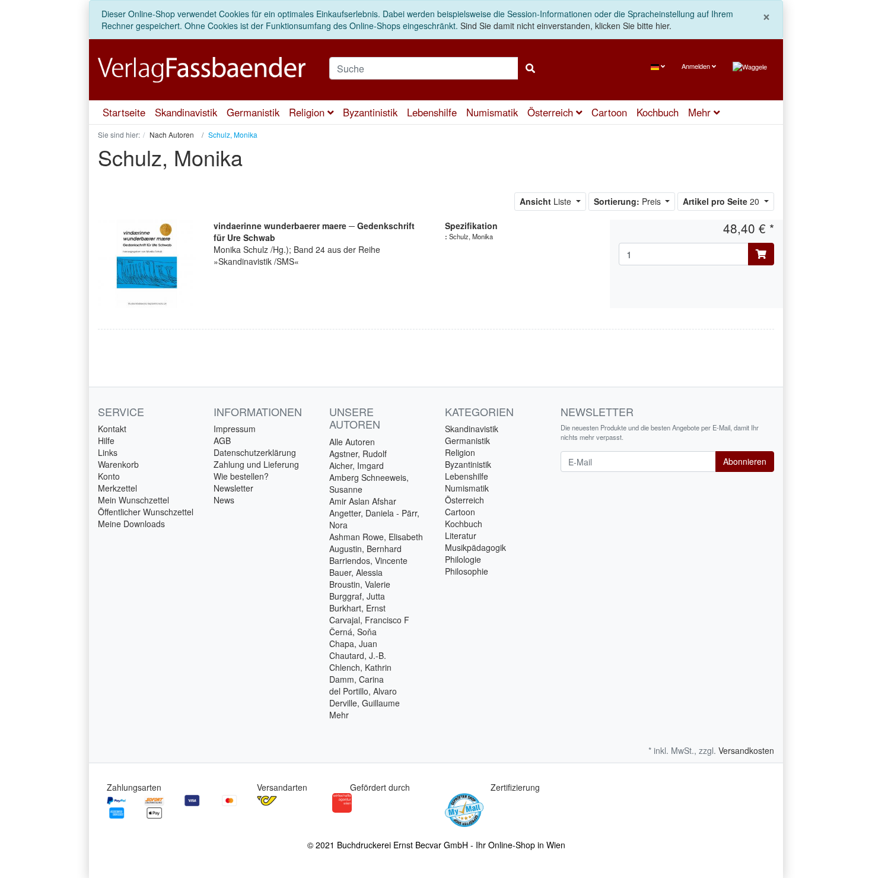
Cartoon (609, 112)
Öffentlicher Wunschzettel (145, 512)
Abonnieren (744, 461)
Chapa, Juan (353, 643)
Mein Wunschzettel (133, 500)
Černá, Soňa (353, 632)
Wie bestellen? (241, 476)
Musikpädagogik (475, 547)
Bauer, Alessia (356, 572)
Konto (109, 476)
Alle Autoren (352, 442)
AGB (222, 440)
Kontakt (112, 429)
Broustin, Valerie (359, 584)
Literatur (460, 535)
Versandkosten (746, 750)
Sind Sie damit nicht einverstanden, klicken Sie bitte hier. (565, 25)
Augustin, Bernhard (365, 548)
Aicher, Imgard (356, 465)
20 (722, 201)
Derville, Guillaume (364, 703)
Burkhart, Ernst (357, 608)
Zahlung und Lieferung (256, 464)
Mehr (339, 715)
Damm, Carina (356, 679)
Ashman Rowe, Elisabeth (376, 537)
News (224, 500)
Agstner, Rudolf (358, 453)
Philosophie (466, 571)
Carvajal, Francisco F (369, 620)
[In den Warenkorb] (761, 254)
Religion (308, 112)
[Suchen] (530, 68)
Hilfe (106, 440)
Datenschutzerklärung (255, 452)
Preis (628, 201)
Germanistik (253, 112)
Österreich (551, 112)
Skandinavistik (186, 112)
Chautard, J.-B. (357, 655)
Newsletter (233, 488)
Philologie (463, 559)
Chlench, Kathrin (360, 667)
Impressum (235, 429)
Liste (547, 201)
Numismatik (492, 112)
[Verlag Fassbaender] (204, 70)
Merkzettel (117, 488)
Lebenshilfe (432, 112)
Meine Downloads (131, 524)
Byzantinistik (370, 112)
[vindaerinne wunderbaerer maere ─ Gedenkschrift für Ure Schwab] (147, 262)
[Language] (658, 66)
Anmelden (697, 66)
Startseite (124, 112)
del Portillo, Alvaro (363, 691)
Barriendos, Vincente (368, 560)
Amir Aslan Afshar (362, 501)
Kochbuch (658, 112)
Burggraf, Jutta (357, 596)
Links (107, 452)
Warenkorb (118, 464)
